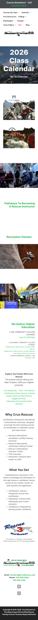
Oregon (20, 21)
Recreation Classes (19, 236)
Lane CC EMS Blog (27, 337)
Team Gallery (8, 25)
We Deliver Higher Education (23, 325)
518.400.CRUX (19, 5)
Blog (27, 25)
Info (19, 25)
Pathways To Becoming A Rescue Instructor (19, 205)
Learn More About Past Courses (24, 353)
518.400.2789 (30, 358)
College (21, 17)
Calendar (25, 12)
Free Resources (9, 17)
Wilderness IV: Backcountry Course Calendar (19, 351)
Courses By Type (10, 12)
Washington (8, 21)
